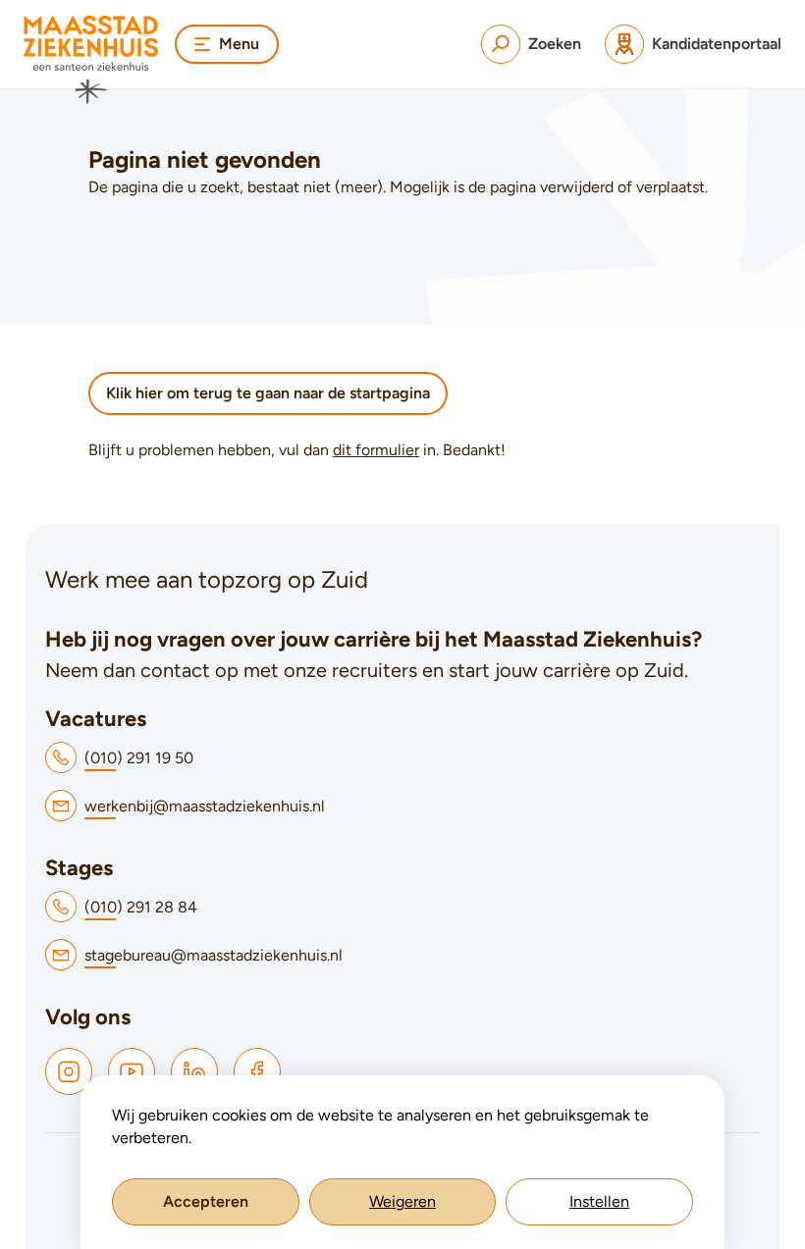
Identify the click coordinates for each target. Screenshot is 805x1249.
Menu (239, 43)
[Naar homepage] (91, 60)
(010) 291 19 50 (138, 758)
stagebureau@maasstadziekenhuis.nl (213, 955)
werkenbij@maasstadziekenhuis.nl (204, 806)
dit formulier (376, 450)
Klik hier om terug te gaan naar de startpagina (268, 393)
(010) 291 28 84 (140, 907)
